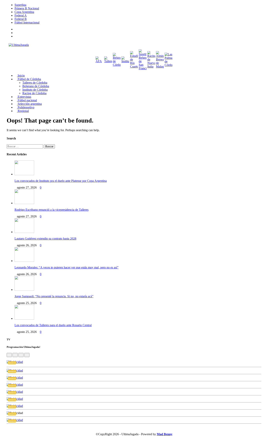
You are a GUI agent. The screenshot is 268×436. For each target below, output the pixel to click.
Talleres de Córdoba (34, 82)
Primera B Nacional (27, 8)
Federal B (21, 19)
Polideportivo (25, 107)
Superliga (20, 4)
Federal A (21, 15)
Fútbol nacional (27, 100)
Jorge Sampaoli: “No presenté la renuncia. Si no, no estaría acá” (54, 296)
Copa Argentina (24, 12)
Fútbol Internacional (27, 22)
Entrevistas (24, 96)
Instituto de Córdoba (35, 89)
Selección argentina (29, 103)
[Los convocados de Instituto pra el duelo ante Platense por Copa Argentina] (24, 174)
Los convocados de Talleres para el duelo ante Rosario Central (53, 325)
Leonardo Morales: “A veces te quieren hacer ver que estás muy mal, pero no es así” (67, 267)
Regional (23, 111)
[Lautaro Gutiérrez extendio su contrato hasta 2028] (24, 232)
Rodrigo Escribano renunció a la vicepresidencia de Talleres (51, 209)
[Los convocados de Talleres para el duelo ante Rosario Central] (24, 318)
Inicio (21, 75)
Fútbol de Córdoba (29, 79)
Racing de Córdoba (34, 93)
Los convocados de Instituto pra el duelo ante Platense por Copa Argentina (61, 180)
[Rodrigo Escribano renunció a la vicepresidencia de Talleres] (24, 203)
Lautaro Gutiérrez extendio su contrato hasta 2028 (45, 238)
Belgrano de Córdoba (35, 86)
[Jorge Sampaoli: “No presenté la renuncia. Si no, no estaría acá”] (24, 289)
